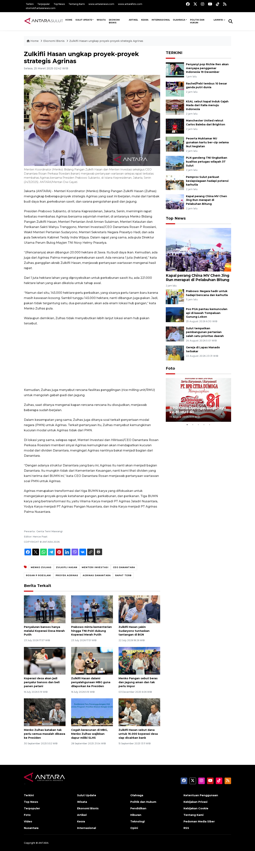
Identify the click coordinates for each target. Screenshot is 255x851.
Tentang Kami (77, 4)
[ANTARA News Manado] (44, 21)
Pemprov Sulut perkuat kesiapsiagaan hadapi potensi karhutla (207, 180)
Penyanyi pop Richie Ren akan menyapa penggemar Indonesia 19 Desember (207, 68)
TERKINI (174, 52)
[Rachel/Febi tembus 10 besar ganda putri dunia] (175, 89)
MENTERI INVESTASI (95, 567)
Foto (170, 368)
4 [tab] (204, 424)
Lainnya (218, 20)
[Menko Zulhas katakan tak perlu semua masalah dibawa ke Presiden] (45, 712)
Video (28, 821)
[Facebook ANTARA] (188, 4)
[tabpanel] (198, 400)
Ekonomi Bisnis (114, 21)
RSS (186, 828)
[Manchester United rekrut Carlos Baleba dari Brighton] (175, 126)
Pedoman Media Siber (199, 821)
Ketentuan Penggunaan (201, 795)
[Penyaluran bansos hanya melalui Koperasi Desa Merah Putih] (45, 609)
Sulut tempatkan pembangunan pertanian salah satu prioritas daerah (205, 332)
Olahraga (179, 20)
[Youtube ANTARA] (210, 4)
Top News (59, 4)
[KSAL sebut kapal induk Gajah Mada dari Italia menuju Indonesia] (175, 107)
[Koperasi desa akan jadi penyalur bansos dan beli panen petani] (45, 660)
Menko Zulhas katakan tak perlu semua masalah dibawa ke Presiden (44, 733)
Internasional (161, 20)
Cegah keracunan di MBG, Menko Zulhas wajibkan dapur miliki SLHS (89, 733)
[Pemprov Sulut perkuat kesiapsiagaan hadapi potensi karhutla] (175, 182)
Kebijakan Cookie (196, 808)
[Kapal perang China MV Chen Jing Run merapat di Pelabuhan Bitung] (175, 201)
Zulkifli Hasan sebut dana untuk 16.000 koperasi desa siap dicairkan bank (138, 733)
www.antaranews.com (101, 4)
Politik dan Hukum (197, 21)
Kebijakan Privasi (195, 802)
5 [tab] (210, 424)
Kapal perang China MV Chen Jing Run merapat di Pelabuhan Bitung (206, 200)
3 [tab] (198, 424)
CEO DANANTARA (124, 567)
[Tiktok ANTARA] (217, 4)
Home (34, 41)
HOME (68, 20)
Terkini (30, 4)
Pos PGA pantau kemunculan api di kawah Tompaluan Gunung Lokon (206, 313)
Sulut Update (83, 20)
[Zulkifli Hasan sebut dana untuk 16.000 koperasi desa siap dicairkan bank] (139, 712)
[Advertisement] (92, 357)
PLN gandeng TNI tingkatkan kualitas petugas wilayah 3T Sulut (206, 161)
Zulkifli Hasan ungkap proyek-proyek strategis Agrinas (106, 41)
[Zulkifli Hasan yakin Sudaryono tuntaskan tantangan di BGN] (139, 609)
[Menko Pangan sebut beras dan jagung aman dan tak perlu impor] (139, 660)
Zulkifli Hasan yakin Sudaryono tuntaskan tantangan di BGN (134, 630)
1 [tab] (187, 424)
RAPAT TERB (123, 575)
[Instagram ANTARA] (202, 4)
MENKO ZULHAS (41, 567)
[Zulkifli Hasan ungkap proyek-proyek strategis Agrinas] (198, 249)
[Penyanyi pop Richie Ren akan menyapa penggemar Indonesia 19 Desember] (175, 69)
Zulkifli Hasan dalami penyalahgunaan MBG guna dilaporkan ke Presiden (90, 682)
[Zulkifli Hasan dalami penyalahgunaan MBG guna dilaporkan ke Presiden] (92, 660)
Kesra (144, 20)
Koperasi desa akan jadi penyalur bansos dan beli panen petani (42, 682)
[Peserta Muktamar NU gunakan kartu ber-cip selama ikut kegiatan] (175, 144)
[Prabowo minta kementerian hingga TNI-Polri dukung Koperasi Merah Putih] (92, 609)
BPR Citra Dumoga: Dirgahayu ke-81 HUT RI (198, 410)
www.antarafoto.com (130, 4)
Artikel (133, 20)
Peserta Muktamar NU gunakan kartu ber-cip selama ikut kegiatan (207, 142)
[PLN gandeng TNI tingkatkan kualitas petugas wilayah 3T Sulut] (175, 163)
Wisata (101, 20)
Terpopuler (43, 4)
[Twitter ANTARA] (195, 4)
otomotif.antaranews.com (40, 8)
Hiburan (135, 815)
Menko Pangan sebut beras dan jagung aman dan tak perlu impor (138, 682)
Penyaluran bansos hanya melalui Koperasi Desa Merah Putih (44, 630)
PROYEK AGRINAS (67, 575)
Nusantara (31, 828)
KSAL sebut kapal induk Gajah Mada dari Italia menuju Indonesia (207, 105)
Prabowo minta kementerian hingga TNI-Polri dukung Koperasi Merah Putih (91, 630)
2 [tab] (193, 424)
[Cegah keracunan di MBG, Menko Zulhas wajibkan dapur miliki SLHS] (92, 712)
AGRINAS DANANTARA (97, 575)
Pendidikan (138, 808)
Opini (134, 828)
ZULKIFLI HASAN (66, 567)
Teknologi (137, 821)
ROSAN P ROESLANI (38, 575)
